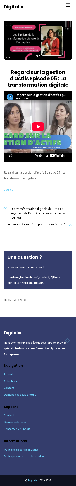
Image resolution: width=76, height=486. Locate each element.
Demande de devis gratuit (20, 394)
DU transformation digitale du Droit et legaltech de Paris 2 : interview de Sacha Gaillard (38, 213)
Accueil (8, 374)
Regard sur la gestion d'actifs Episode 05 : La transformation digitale (38, 78)
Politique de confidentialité (21, 449)
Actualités (10, 381)
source (8, 189)
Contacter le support (17, 429)
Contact (9, 388)
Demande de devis (15, 422)
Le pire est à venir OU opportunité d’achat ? (36, 224)
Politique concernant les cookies (24, 456)
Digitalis (32, 480)
